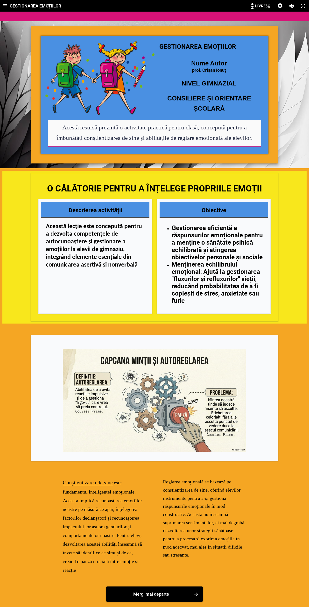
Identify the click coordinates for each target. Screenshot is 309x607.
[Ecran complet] (303, 6)
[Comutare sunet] (291, 6)
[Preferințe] (280, 6)
